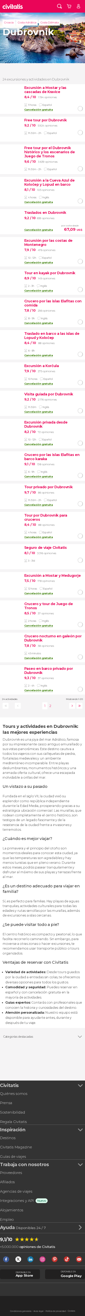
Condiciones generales (20, 1311)
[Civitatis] (13, 6)
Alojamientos (11, 1210)
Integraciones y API (17, 1200)
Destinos (7, 1138)
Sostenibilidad (12, 1112)
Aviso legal (38, 1311)
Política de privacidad (55, 1311)
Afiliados (7, 1182)
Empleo (7, 1219)
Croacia (9, 22)
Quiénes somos (13, 1093)
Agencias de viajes (16, 1191)
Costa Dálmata (49, 22)
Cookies (71, 1311)
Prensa (6, 1103)
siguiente (71, 706)
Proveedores (11, 1172)
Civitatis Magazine (16, 1147)
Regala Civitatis (13, 1121)
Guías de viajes (13, 1156)
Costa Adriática (27, 22)
